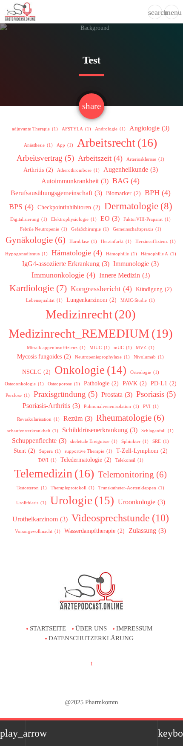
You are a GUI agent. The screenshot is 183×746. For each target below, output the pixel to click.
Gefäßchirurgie (90, 229)
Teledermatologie (86, 460)
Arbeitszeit (100, 158)
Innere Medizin (124, 275)
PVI (151, 406)
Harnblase (83, 241)
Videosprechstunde (120, 517)
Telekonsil (129, 460)
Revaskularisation (38, 419)
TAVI (47, 460)
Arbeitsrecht (117, 142)
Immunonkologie (63, 275)
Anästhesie (38, 145)
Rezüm (77, 418)
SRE (160, 441)
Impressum (134, 628)
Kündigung (154, 289)
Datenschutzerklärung (91, 638)
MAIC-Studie (137, 300)
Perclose (18, 395)
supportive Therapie (88, 451)
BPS (21, 206)
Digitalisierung (28, 219)
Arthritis (38, 170)
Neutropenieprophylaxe (102, 357)
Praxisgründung (65, 394)
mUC (123, 347)
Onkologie (90, 370)
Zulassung (147, 530)
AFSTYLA (76, 129)
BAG (126, 180)
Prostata (116, 394)
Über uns (91, 628)
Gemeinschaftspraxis (137, 229)
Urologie (82, 500)
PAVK (135, 383)
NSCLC (36, 372)
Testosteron (32, 488)
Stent (24, 451)
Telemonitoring (132, 474)
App (65, 145)
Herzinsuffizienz (155, 241)
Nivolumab (149, 357)
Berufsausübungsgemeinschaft (56, 193)
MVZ (145, 347)
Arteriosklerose (145, 159)
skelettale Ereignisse (93, 441)
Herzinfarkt (116, 241)
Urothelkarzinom (40, 519)
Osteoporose (64, 384)
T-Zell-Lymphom (142, 451)
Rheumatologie (130, 417)
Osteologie (144, 372)
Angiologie (149, 128)
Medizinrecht (91, 314)
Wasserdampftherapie (94, 531)
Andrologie (110, 129)
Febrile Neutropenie (43, 229)
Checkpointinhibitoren (68, 207)
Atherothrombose (78, 170)
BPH (158, 192)
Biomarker (123, 193)
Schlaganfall (157, 430)
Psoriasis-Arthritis (51, 405)
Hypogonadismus (26, 254)
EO (110, 218)
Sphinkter (135, 441)
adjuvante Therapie (35, 129)
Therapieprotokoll (72, 488)
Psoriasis (156, 394)
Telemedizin (54, 473)
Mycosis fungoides (44, 356)
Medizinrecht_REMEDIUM (91, 333)
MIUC (99, 347)
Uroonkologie (141, 502)
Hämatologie (76, 253)
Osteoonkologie (24, 384)
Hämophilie (121, 254)
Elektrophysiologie (74, 219)
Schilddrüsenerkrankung (99, 430)
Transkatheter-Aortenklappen (131, 488)
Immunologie (136, 263)
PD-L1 (164, 383)
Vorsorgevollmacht (37, 531)
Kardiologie (38, 288)
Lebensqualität (44, 300)
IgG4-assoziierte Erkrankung (65, 263)
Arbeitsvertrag (45, 157)
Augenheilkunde (130, 169)
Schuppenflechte (39, 440)
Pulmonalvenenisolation (111, 406)
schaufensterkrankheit (32, 430)
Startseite (48, 628)
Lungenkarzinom (91, 300)
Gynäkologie (36, 240)
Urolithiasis (31, 502)
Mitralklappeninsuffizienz (56, 347)
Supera (50, 451)
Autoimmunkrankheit (75, 181)
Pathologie (101, 383)
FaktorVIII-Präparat (147, 219)
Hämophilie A (158, 254)
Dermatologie (138, 206)
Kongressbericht (101, 288)
